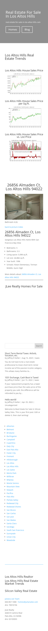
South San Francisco (15, 530)
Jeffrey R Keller (13, 358)
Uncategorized (11, 405)
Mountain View (13, 486)
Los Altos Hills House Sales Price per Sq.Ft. (24, 102)
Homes (12, 29)
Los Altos (10, 463)
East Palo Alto (12, 449)
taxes (37, 358)
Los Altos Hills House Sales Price (24, 70)
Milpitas (10, 480)
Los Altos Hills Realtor (19, 576)
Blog (27, 29)
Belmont (10, 429)
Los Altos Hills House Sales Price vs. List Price (24, 136)
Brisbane (10, 433)
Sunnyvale (11, 533)
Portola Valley (12, 500)
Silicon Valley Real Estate (21, 591)
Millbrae (10, 476)
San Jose (10, 516)
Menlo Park (11, 473)
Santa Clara (12, 523)
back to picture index (14, 227)
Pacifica (10, 493)
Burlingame (12, 436)
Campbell (11, 439)
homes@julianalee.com (28, 602)
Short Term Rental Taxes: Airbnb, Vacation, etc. (21, 354)
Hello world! (10, 399)
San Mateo (11, 520)
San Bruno (11, 510)
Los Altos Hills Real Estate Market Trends (21, 582)
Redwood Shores (14, 506)
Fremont (10, 456)
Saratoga (10, 527)
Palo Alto (10, 496)
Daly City (10, 446)
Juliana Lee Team (12, 599)
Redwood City (12, 503)
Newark (10, 490)
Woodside (11, 540)
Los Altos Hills (12, 466)
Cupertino (11, 443)
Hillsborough (12, 459)
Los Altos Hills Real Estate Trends (19, 57)
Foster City (11, 453)
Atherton (10, 426)
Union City (11, 537)
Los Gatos (11, 470)
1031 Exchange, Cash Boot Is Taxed (21, 377)
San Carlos (11, 513)
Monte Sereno (13, 483)
